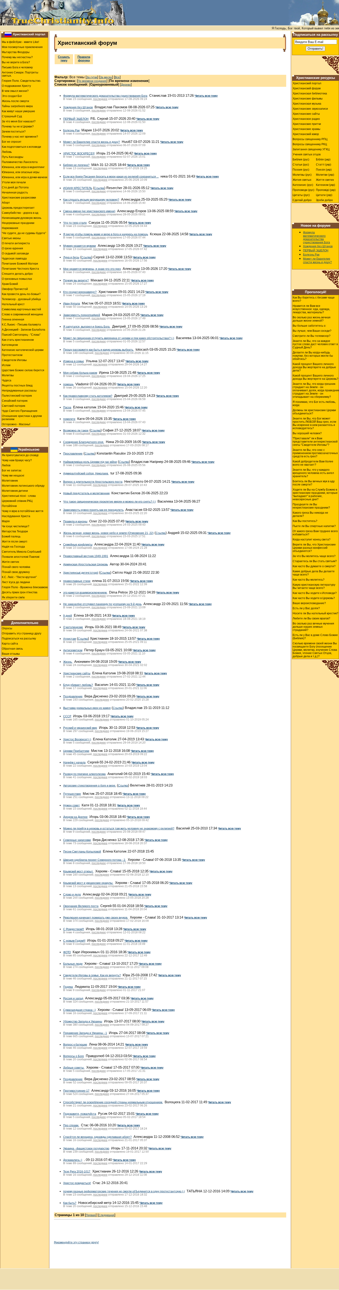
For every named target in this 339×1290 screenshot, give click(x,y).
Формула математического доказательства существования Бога (105, 95)
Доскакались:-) (72, 1160)
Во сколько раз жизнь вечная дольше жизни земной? (311, 319)
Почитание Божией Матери (20, 263)
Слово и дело (72, 894)
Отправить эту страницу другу (21, 633)
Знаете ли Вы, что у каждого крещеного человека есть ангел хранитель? (313, 473)
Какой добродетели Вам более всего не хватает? (313, 463)
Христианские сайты (76, 673)
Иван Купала (71, 303)
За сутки (91, 77)
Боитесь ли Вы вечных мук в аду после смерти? (314, 483)
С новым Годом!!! (74, 940)
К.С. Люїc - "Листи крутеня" (19, 577)
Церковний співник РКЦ (17, 501)
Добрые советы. (73, 1067)
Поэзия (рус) (301, 169)
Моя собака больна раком (80, 372)
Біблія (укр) (323, 159)
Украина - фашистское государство (86, 1148)
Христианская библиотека (310, 93)
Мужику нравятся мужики (79, 245)
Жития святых (302, 179)
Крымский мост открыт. (78, 871)
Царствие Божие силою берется (23, 370)
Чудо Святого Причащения (19, 411)
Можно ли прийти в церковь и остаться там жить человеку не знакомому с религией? (118, 828)
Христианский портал (29, 34)
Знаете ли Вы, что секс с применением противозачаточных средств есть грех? (315, 453)
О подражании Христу (16, 85)
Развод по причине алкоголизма (84, 774)
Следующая (106, 1215)
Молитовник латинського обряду (23, 485)
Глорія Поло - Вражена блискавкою (25, 587)
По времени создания (92, 81)
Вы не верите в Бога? (16, 62)
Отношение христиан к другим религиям (22, 417)
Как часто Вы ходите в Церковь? (314, 598)
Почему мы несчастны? (17, 57)
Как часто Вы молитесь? (308, 579)
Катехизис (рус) (303, 185)
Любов (6, 465)
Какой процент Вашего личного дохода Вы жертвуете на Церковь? (315, 377)
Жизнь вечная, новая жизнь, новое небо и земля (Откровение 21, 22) (108, 533)
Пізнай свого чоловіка (16, 567)
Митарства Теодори (15, 531)
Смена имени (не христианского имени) (89, 211)
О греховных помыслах (17, 278)
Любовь (7, 152)
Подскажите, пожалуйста (79, 1113)
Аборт (6, 202)
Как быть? (69, 1203)
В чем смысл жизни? (15, 91)
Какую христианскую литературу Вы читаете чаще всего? (314, 586)
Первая (91, 1215)
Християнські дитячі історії (80, 572)
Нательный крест (13, 304)
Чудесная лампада (14, 258)
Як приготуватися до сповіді (20, 455)
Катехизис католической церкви (23, 350)
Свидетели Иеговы (14, 360)
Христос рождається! (77, 1183)
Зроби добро (324, 200)
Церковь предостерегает (18, 207)
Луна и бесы (71, 257)
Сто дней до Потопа (15, 187)
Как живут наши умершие (18, 111)
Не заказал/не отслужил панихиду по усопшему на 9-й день (102, 604)
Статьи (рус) (301, 164)
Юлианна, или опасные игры (20, 172)
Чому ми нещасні (13, 475)
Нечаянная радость (15, 192)
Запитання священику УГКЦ (311, 149)
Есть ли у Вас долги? (306, 608)
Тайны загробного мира (17, 106)
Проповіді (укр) (326, 190)
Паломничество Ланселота (20, 162)
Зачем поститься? (14, 131)
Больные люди (73, 963)
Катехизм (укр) (325, 185)
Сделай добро (302, 200)
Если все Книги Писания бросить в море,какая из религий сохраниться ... (111, 176)
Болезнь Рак (71, 130)
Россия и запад (73, 998)
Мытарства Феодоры (16, 52)
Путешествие (72, 794)
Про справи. (71, 1125)
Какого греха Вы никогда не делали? (310, 514)
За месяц (106, 77)
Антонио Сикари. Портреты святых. (20, 74)
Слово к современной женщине (22, 314)
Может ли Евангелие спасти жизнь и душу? (91, 142)
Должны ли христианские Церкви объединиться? (314, 412)
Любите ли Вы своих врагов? (311, 618)
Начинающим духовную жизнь (21, 218)
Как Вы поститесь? (305, 521)
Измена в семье (73, 361)
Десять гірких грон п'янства (19, 592)
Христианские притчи (307, 124)
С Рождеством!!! (73, 929)
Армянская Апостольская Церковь (85, 564)
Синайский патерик (14, 400)
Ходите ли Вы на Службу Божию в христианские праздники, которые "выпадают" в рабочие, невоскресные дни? (315, 494)
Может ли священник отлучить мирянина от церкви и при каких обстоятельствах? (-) (118, 338)
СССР (67, 716)
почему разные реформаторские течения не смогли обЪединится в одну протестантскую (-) (124, 1191)
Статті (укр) (323, 164)
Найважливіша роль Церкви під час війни (90, 462)
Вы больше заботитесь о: (309, 325)
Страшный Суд (12, 116)
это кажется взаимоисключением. (85, 592)
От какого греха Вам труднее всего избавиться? (315, 533)
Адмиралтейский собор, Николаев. (86, 473)
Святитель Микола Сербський (21, 551)
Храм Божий (10, 284)
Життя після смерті (14, 541)
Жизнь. (67, 661)
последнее (100, 99)
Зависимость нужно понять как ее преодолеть (93, 510)
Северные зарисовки (77, 840)
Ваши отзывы (11, 653)
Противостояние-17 (76, 1090)
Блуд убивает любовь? (78, 685)
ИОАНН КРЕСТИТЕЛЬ (77, 188)
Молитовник (10, 480)
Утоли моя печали (14, 182)
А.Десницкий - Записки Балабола (23, 329)
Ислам (6, 365)
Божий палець (11, 536)
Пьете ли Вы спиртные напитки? (314, 526)
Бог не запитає (11, 470)
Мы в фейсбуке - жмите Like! (20, 42)
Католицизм (10, 345)
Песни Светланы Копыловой (82, 851)
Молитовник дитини (15, 490)
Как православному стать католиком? (87, 396)
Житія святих (10, 562)
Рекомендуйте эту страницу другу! (76, 1242)
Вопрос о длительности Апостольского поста (92, 481)
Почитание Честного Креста (20, 268)
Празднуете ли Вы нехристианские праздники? (311, 506)
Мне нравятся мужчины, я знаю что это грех (92, 269)
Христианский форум (307, 88)
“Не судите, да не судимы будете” (24, 233)
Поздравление (73, 696)
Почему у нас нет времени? (20, 136)
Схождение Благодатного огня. (83, 442)
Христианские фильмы (308, 98)
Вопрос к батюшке (75, 1044)
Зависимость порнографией (81, 315)
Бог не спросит (11, 141)
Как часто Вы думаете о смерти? (314, 566)
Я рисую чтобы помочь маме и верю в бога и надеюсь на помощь (105, 234)
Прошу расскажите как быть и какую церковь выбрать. (98, 349)
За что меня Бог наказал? (19, 121)
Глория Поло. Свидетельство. (21, 80)
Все (117, 77)
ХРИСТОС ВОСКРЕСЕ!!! (79, 153)
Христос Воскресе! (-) (77, 739)
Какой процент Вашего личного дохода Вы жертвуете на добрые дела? (314, 367)
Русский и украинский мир (80, 727)
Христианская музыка (307, 103)
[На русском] (8, 34)
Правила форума (83, 58)
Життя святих (325, 179)
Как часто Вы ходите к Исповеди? (315, 593)
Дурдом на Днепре (75, 817)
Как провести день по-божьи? (21, 294)
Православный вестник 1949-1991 (85, 556)
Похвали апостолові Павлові (20, 556)
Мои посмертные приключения (22, 47)
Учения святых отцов (307, 154)
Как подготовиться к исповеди (21, 146)
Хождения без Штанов (78, 107)
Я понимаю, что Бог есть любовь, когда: (314, 403)
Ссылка (99, 188)
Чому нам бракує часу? (17, 460)
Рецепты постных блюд (17, 385)
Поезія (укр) (324, 169)
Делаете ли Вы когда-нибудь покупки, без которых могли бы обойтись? (313, 356)
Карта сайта (10, 643)
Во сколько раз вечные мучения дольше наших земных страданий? (313, 627)
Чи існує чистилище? (15, 526)
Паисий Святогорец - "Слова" (21, 334)
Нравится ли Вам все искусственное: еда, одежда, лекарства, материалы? (311, 309)
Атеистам (69, 638)
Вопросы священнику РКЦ (310, 144)
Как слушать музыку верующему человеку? (91, 199)
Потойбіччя (9, 506)
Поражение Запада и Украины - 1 (85, 1033)
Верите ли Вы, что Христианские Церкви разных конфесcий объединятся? (314, 548)
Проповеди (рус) (303, 190)
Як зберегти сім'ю (13, 597)
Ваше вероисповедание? (309, 603)
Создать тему (64, 58)
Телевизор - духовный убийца (21, 299)
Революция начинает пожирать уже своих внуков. (95, 917)
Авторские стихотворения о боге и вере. (89, 785)
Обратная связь (12, 648)
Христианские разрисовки (19, 197)
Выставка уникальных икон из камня (87, 708)
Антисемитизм (72, 650)
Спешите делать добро (17, 273)
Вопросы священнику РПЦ (310, 139)
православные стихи (76, 581)
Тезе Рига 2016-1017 (76, 1171)
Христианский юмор (306, 134)
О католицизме (73, 627)
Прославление (73, 453)
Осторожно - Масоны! (16, 424)
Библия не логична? (76, 165)
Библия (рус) (301, 159)
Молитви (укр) (325, 174)
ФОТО (67, 952)
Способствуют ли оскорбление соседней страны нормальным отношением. (113, 1102)
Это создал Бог (12, 96)
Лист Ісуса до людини (16, 582)
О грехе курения (12, 248)
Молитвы (8, 375)
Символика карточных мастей (21, 309)
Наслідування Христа (16, 516)
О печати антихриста (16, 243)
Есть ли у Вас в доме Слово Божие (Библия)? (315, 636)
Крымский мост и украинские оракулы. (88, 883)
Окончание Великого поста (80, 906)
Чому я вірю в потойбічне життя (22, 511)
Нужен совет (71, 805)
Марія (6, 521)
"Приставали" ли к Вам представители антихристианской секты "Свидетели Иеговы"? (315, 441)
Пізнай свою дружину (16, 572)
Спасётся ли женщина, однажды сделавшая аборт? (97, 1137)
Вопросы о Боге (73, 1056)
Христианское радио (306, 119)
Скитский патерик (13, 405)
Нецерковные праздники (18, 223)
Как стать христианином (18, 339)
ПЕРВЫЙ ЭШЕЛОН (76, 119)
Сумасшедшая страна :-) (79, 1010)
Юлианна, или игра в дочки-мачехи (24, 177)
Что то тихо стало (75, 222)
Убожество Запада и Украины (82, 1021)
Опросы (7, 628)
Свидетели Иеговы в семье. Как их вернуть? (92, 975)
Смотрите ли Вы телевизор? (311, 336)
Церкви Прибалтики (76, 751)
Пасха (67, 407)
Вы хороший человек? (307, 433)
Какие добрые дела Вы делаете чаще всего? (314, 573)
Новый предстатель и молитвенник (86, 493)
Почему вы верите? (76, 280)
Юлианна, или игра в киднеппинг (23, 167)
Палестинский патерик (17, 395)
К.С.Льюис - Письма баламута (21, 324)
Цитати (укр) (324, 195)
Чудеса (6, 380)
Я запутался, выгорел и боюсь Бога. (86, 326)
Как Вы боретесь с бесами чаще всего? (314, 299)
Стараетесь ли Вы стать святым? (315, 561)
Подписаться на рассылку (19, 638)
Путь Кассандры (12, 157)
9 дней (67, 615)
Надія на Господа (13, 546)
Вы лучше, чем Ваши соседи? (312, 330)
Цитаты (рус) (301, 195)
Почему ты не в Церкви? (18, 126)
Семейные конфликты (77, 544)
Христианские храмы (306, 129)
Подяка (68, 987)
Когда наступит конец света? (311, 539)
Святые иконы (11, 238)
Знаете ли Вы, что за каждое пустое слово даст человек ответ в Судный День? (315, 344)
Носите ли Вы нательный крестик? (315, 613)
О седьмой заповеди (15, 253)
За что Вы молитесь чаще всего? (314, 556)
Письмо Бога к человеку (17, 67)
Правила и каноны (75, 521)
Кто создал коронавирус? (80, 292)
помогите (69, 419)
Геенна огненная (13, 319)
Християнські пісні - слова (19, 495)
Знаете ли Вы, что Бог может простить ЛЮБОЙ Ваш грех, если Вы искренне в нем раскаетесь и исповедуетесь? (314, 423)
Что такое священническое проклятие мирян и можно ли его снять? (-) (109, 501)
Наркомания (10, 228)
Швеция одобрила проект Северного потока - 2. (94, 860)
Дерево (126, 84)
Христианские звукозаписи (310, 108)
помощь (68, 384)
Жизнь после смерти (15, 101)
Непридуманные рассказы (19, 390)
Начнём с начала (74, 762)
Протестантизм (12, 355)
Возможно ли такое (76, 430)
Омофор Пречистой (15, 289)
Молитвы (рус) (302, 174)
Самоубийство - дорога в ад (20, 212)
